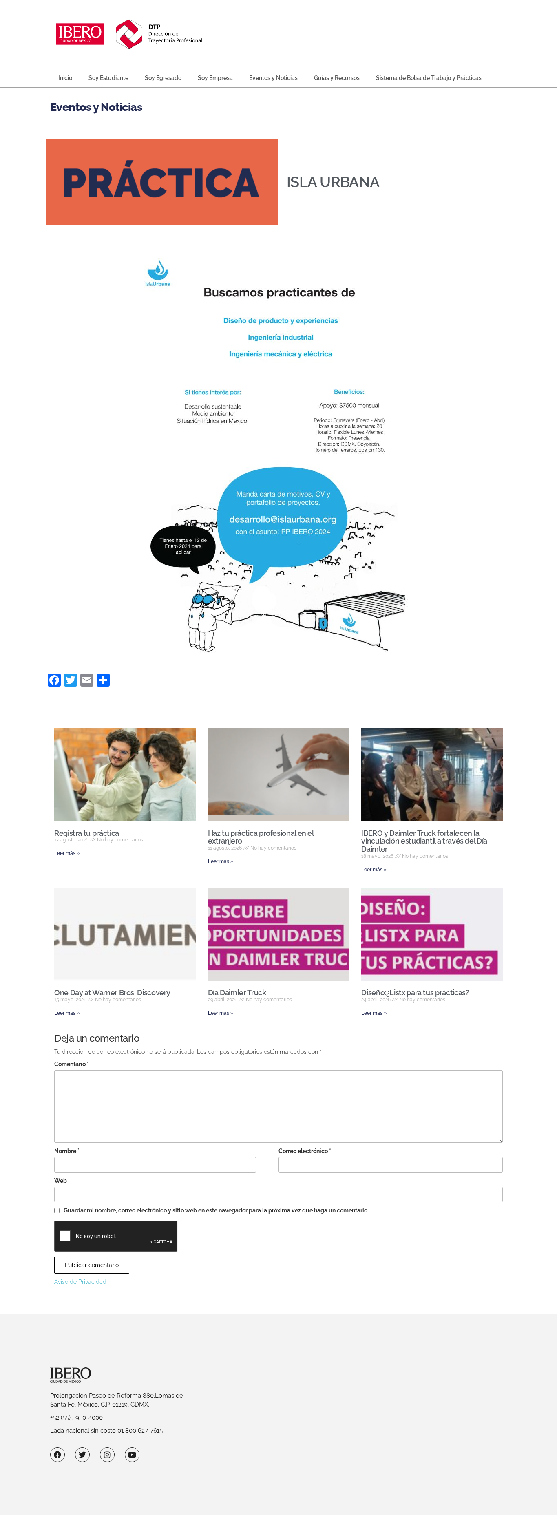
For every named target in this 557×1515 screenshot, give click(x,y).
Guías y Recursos (337, 78)
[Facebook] (57, 1454)
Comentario (71, 1064)
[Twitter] (82, 1454)
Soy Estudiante (108, 78)
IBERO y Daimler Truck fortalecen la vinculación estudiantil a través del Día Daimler (424, 841)
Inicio (65, 78)
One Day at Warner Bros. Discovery (112, 992)
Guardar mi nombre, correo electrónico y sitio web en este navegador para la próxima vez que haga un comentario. (216, 1210)
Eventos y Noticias (273, 78)
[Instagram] (107, 1454)
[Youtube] (132, 1454)
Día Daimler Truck (237, 992)
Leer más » (67, 853)
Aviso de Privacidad (80, 1282)
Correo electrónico (304, 1151)
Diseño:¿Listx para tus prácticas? (415, 992)
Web (60, 1180)
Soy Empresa (215, 78)
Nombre (67, 1151)
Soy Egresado (163, 78)
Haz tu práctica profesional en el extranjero (261, 837)
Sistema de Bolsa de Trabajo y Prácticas (429, 78)
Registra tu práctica (86, 833)
